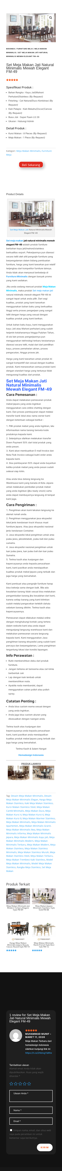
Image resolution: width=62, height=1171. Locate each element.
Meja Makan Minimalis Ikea (20, 829)
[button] (51, 18)
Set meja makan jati (43, 290)
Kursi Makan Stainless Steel (21, 806)
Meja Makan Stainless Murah (33, 852)
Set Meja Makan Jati (19, 229)
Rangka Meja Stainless (29, 867)
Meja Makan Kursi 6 (33, 814)
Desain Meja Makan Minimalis (27, 795)
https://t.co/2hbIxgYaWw (38, 1052)
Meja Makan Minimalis (28, 150)
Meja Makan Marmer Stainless (39, 818)
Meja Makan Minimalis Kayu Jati (31, 837)
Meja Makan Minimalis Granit (35, 825)
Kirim (45, 1147)
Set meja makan (14, 240)
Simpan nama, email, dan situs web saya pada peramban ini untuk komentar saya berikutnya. (30, 1134)
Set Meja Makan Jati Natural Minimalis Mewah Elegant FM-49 (29, 385)
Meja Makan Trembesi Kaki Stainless (25, 859)
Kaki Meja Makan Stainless (39, 803)
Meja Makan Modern (38, 844)
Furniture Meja (25, 49)
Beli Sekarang (31, 165)
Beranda (10, 49)
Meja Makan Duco (34, 810)
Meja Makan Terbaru (42, 855)
